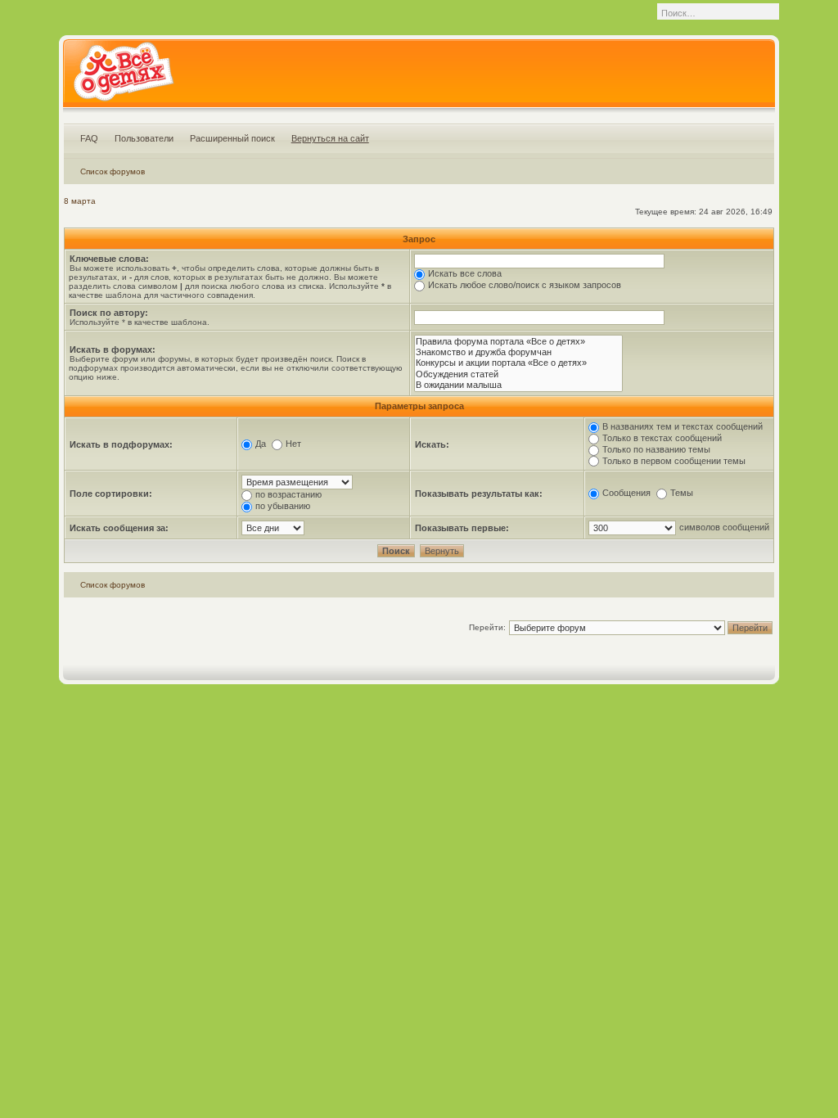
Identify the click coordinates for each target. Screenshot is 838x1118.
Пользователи (144, 138)
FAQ (89, 138)
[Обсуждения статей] (518, 374)
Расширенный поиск (232, 138)
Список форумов (112, 171)
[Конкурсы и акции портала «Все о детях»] (518, 363)
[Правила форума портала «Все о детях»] (518, 341)
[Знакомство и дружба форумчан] (518, 352)
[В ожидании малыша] (518, 385)
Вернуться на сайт (330, 138)
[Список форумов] (123, 77)
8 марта (80, 200)
